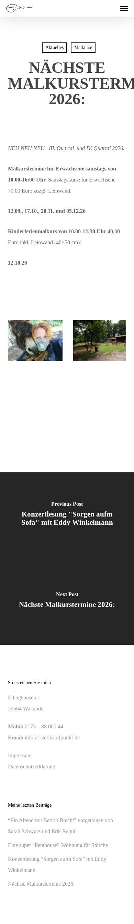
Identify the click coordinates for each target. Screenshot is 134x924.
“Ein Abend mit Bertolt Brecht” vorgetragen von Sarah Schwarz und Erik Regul (60, 825)
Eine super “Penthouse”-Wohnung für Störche (58, 845)
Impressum (20, 755)
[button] (124, 8)
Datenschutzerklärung (31, 766)
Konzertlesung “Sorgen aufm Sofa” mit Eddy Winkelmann (57, 864)
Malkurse (83, 47)
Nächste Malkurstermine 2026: (41, 884)
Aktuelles (54, 47)
